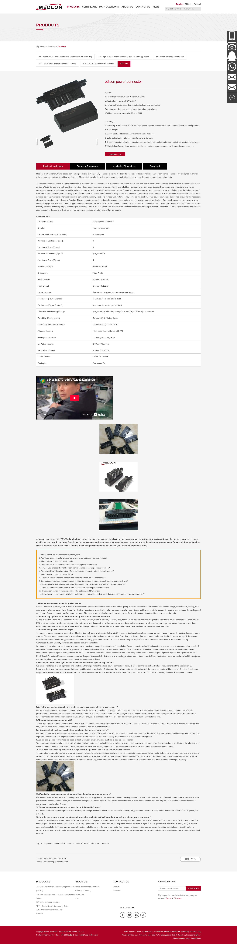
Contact (116, 887)
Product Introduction (53, 166)
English (179, 4)
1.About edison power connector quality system (59, 555)
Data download (109, 7)
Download (155, 166)
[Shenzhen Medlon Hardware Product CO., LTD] (49, 10)
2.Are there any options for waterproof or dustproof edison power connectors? (73, 558)
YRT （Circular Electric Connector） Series (57, 64)
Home (43, 47)
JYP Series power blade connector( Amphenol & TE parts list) (65, 57)
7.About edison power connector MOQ (56, 574)
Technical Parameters (87, 166)
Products (73, 7)
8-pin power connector (70, 843)
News (156, 7)
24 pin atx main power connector (95, 843)
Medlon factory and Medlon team (87, 887)
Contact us (143, 7)
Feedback (116, 891)
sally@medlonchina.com (89, 935)
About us (127, 7)
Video (77, 898)
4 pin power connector (50, 843)
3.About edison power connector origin (56, 561)
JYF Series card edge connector (170, 57)
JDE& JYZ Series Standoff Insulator (98, 64)
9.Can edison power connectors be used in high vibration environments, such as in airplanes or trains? (83, 581)
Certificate (89, 7)
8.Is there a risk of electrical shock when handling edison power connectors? (72, 578)
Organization (79, 894)
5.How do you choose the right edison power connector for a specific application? (74, 568)
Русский (197, 4)
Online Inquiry (115, 154)
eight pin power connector (55, 858)
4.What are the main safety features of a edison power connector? (68, 564)
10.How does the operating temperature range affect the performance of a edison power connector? (82, 584)
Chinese (188, 4)
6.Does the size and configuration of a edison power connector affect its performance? (76, 571)
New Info (124, 64)
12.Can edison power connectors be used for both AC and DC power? (69, 591)
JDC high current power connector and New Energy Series (123, 57)
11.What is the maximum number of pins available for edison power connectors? (74, 587)
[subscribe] (193, 890)
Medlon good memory (83, 891)
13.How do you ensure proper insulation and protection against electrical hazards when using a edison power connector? (91, 594)
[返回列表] (190, 861)
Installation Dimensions (124, 166)
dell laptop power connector (56, 862)
